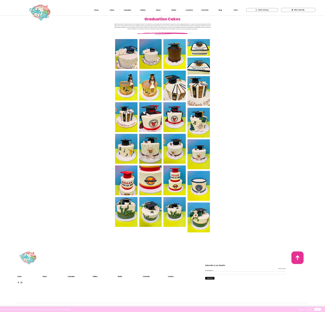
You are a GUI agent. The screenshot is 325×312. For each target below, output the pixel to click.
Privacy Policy (67, 309)
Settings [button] (301, 309)
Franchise (146, 276)
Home (20, 276)
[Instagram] (21, 282)
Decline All (309, 309)
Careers (171, 276)
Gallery (95, 276)
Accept (317, 309)
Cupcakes (71, 276)
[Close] (323, 309)
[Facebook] (18, 282)
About (45, 276)
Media (120, 276)
